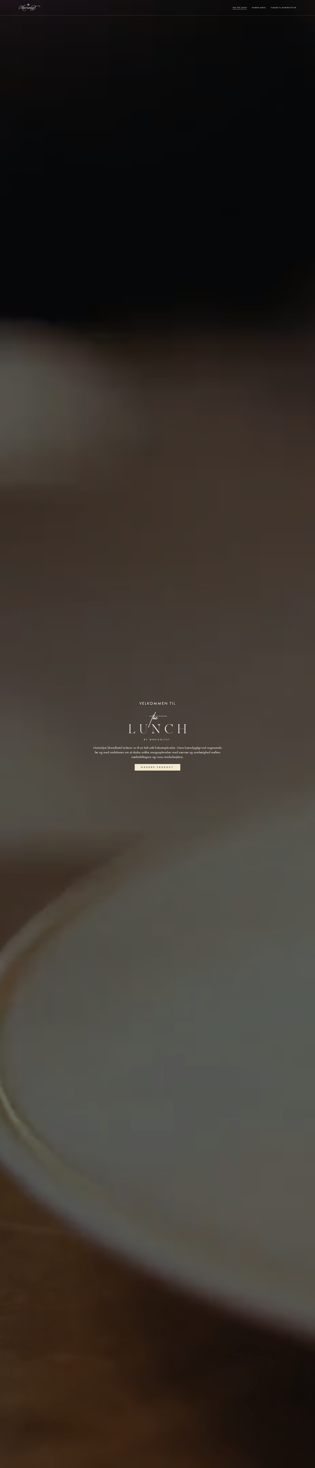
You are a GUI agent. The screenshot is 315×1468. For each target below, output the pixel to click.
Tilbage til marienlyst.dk (283, 7)
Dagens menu (259, 7)
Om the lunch (240, 7)
